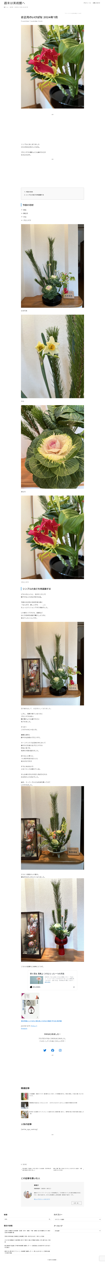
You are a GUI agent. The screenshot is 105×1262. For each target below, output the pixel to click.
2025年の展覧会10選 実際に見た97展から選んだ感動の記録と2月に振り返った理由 (27, 1241)
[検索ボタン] (49, 1219)
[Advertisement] (52, 129)
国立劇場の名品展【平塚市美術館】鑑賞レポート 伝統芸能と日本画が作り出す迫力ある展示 (27, 1246)
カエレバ (34, 1026)
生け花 (40, 21)
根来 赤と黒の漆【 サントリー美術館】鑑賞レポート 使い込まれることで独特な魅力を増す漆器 (27, 1252)
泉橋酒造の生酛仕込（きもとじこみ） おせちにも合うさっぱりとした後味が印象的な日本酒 (53, 1103)
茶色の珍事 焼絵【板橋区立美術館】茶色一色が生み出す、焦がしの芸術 (24, 1236)
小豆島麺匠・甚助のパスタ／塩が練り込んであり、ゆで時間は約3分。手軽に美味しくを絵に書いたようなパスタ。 (56, 1094)
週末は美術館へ (14, 3)
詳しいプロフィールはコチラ (42, 1199)
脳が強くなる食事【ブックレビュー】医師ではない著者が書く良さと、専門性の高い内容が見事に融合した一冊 (56, 1112)
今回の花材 (29, 192)
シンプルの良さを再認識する (35, 195)
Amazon (24, 1028)
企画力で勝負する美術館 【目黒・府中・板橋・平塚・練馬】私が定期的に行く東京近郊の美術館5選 (27, 1231)
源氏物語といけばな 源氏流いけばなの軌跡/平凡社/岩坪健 (41, 1021)
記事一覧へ (76, 1203)
